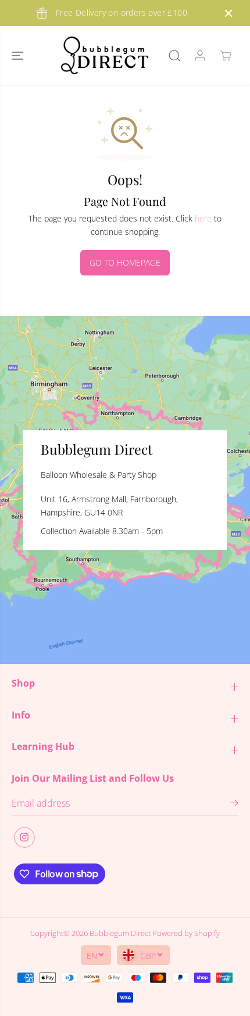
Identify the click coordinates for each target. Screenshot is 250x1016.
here (203, 218)
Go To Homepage (125, 262)
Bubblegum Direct (120, 933)
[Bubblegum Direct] (104, 55)
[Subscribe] (234, 804)
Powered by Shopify (186, 933)
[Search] (174, 55)
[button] (19, 55)
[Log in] (200, 55)
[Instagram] (24, 837)
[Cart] (225, 55)
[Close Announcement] (228, 13)
